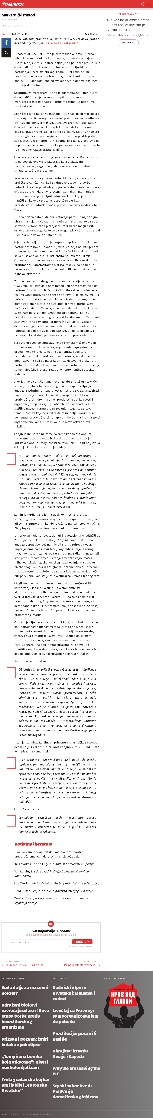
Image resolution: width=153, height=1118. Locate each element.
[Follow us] (142, 4)
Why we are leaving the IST (76, 1071)
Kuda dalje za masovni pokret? (24, 990)
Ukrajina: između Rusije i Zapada (70, 1054)
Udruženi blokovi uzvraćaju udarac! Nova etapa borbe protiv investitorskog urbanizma (25, 1016)
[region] (128, 40)
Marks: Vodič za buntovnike (58, 43)
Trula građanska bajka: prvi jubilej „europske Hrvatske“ (25, 1085)
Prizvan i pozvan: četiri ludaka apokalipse (24, 1042)
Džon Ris (6, 34)
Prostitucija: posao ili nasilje (74, 1036)
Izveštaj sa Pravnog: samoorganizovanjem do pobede (75, 1016)
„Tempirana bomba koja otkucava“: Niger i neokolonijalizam (24, 1062)
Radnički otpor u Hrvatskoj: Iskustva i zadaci (73, 993)
